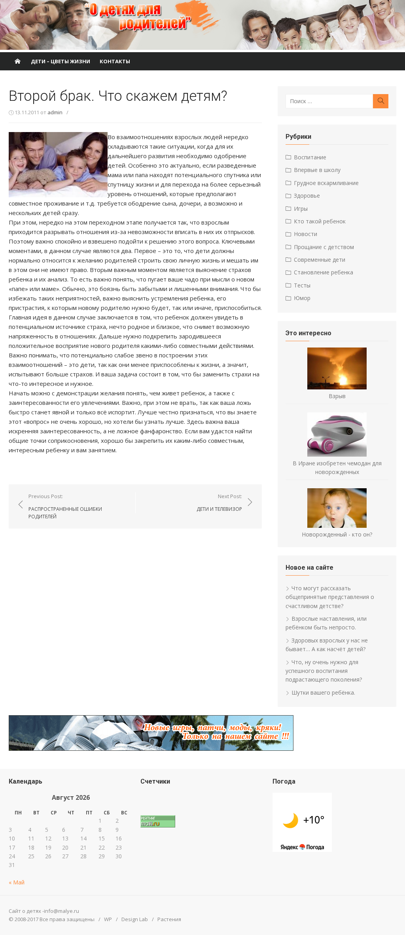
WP (108, 919)
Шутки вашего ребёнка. (323, 692)
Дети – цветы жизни (60, 61)
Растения (169, 919)
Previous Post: (65, 506)
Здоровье (307, 195)
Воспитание (310, 157)
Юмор (302, 298)
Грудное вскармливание (326, 183)
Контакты (115, 61)
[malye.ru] (17, 61)
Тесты (302, 285)
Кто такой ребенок (320, 221)
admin (54, 112)
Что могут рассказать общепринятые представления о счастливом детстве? (330, 597)
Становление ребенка (323, 272)
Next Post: (219, 502)
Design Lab (134, 919)
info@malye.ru (61, 910)
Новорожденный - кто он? (337, 534)
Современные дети (319, 259)
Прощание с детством (324, 247)
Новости (305, 234)
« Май (17, 882)
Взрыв (337, 396)
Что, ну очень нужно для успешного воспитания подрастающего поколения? (324, 671)
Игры (301, 208)
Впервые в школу (317, 170)
